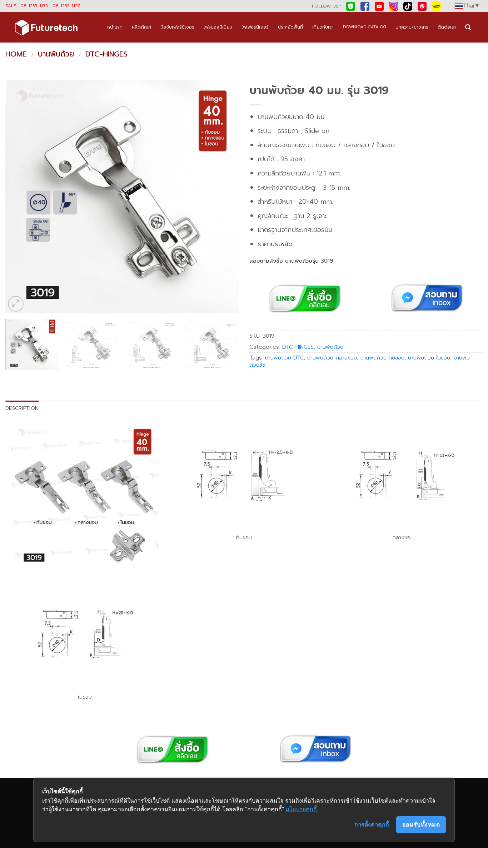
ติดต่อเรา (447, 27)
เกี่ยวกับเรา (323, 27)
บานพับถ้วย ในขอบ (429, 358)
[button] (468, 27)
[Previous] (19, 196)
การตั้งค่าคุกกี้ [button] (371, 824)
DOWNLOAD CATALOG (364, 27)
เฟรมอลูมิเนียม (218, 27)
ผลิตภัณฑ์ (141, 27)
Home (15, 54)
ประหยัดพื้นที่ (290, 27)
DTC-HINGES (106, 54)
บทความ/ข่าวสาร (411, 27)
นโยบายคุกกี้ (301, 809)
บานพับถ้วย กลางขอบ (332, 358)
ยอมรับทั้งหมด (421, 824)
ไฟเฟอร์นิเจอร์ (255, 27)
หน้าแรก (115, 27)
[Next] (225, 196)
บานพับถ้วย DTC (284, 358)
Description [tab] (22, 408)
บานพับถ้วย (56, 54)
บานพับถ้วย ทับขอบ (382, 358)
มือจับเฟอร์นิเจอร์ (177, 27)
